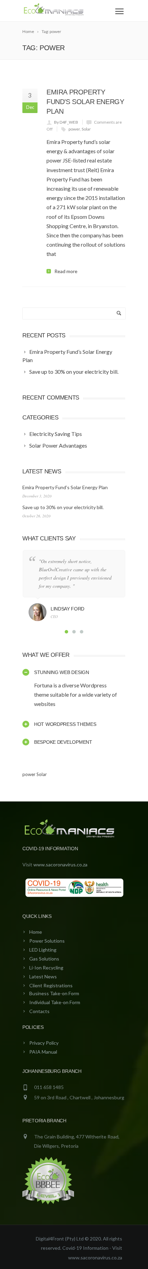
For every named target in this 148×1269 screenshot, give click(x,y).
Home (35, 932)
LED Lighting (42, 950)
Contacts (39, 1011)
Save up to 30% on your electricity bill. (63, 507)
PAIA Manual (43, 1052)
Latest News (43, 976)
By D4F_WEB (66, 122)
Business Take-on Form (54, 993)
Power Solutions (47, 941)
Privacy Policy (44, 1043)
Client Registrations (51, 985)
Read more (65, 271)
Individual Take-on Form (54, 1002)
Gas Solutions (44, 959)
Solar (86, 129)
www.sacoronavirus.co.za (60, 864)
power (74, 129)
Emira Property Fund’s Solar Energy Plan (85, 101)
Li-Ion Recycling (46, 967)
